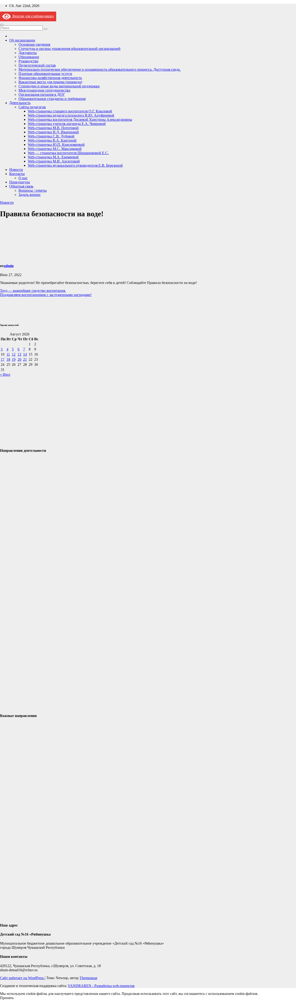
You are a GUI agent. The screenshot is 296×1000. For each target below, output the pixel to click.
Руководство (28, 61)
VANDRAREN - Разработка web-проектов (101, 986)
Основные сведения (34, 44)
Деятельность (20, 103)
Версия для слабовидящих (32, 16)
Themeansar (88, 978)
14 (25, 354)
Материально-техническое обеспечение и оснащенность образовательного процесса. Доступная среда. (99, 69)
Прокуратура (19, 182)
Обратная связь (21, 186)
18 (8, 359)
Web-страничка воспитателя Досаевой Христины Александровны (80, 119)
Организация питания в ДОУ (41, 94)
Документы (27, 53)
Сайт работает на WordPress (22, 978)
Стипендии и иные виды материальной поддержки (59, 86)
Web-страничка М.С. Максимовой (55, 149)
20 (19, 359)
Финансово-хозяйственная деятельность (50, 78)
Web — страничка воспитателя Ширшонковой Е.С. (68, 153)
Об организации (22, 40)
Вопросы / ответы (32, 190)
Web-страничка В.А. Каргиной (52, 140)
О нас (23, 178)
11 (8, 354)
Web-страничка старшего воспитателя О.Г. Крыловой (70, 111)
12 (13, 354)
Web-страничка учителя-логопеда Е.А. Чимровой (67, 124)
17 (2, 359)
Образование (28, 57)
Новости (16, 170)
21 (25, 359)
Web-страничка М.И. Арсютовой (54, 161)
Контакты (17, 174)
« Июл (5, 374)
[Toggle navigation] (2, 24)
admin (9, 266)
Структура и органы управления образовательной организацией (69, 49)
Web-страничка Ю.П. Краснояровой (56, 144)
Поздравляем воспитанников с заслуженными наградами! (46, 295)
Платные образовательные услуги (45, 74)
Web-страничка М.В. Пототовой (53, 128)
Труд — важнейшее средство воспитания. (33, 291)
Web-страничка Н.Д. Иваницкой (53, 132)
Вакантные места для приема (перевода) (50, 82)
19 (13, 359)
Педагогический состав (37, 65)
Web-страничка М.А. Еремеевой (53, 157)
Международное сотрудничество (44, 90)
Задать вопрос (29, 195)
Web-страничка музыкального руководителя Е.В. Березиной (75, 165)
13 (19, 354)
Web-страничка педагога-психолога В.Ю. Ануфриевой (71, 115)
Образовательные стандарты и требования (52, 99)
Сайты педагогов (32, 107)
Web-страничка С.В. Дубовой (51, 136)
